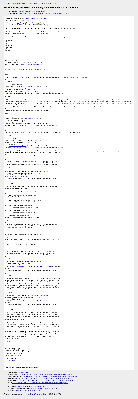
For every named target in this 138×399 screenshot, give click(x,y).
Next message (26, 13)
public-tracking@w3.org (36, 3)
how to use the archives (19, 390)
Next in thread (57, 13)
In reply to (49, 13)
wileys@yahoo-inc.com (43, 69)
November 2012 (51, 3)
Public (24, 3)
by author (55, 388)
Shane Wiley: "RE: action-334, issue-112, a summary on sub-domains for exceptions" (49, 376)
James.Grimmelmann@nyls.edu (35, 18)
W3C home (7, 3)
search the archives (34, 390)
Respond (32, 11)
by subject (47, 388)
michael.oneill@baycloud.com (37, 86)
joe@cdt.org (36, 140)
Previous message (38, 13)
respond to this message (25, 386)
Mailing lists (17, 3)
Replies (66, 13)
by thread (40, 388)
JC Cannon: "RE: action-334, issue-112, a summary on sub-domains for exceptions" (46, 374)
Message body (23, 11)
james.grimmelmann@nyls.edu (32, 62)
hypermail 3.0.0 (30, 394)
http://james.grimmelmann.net (31, 64)
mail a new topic (39, 386)
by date (33, 388)
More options (40, 11)
